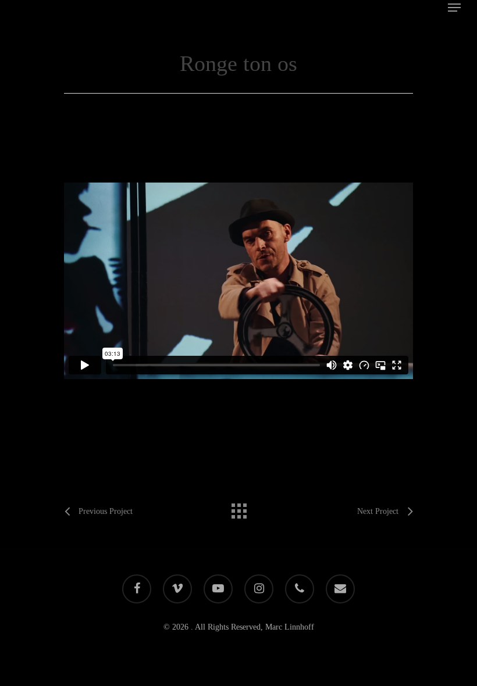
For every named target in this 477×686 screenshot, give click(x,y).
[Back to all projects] (238, 508)
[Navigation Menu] (454, 7)
